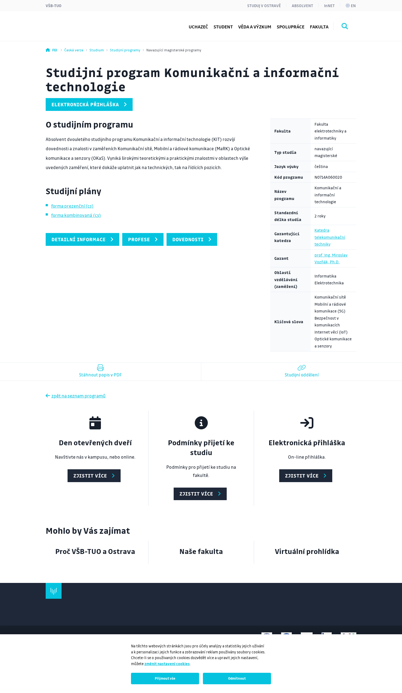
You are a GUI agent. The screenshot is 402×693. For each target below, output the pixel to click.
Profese (139, 239)
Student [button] (223, 27)
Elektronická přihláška (85, 104)
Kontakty (66, 23)
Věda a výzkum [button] (254, 27)
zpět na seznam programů (78, 396)
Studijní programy (76, 23)
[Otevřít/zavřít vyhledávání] (345, 27)
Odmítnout (237, 678)
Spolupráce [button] (290, 27)
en (353, 5)
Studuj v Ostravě (264, 5)
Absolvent (302, 5)
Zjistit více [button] (90, 476)
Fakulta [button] (319, 27)
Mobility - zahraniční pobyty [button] (86, 23)
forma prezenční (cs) (72, 206)
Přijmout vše (165, 678)
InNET (329, 5)
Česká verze (73, 50)
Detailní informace (78, 239)
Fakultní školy (71, 23)
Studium (96, 50)
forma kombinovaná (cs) (76, 215)
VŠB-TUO (54, 5)
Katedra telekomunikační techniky (329, 237)
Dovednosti (187, 239)
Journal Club (69, 23)
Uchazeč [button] (198, 27)
